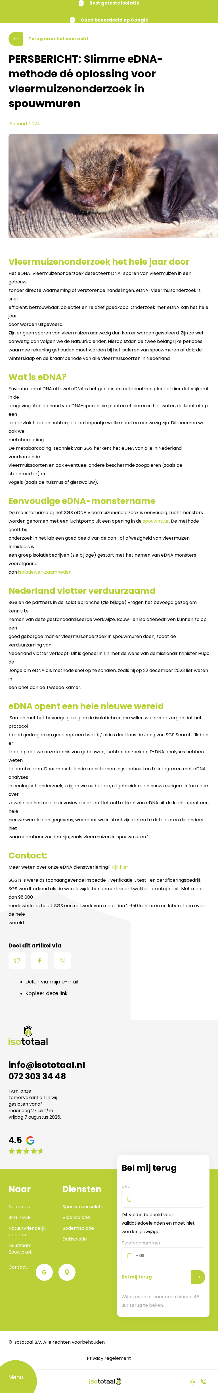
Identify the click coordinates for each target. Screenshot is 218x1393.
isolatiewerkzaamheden (45, 572)
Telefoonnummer (141, 1242)
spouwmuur (156, 521)
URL (125, 1186)
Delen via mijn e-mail (52, 981)
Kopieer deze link (47, 993)
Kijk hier (120, 867)
